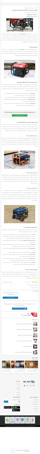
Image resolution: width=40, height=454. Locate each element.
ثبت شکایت (36, 410)
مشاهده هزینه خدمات (35, 401)
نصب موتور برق (29, 14)
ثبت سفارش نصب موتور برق (19, 115)
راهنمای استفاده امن (35, 408)
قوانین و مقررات (18, 394)
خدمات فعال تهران (36, 399)
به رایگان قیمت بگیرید (11, 297)
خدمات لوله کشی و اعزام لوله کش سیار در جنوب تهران (24, 323)
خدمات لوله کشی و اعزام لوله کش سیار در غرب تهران (24, 340)
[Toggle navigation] (1, 1)
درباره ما (19, 386)
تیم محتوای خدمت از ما (31, 285)
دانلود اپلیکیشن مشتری (35, 404)
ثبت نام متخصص (36, 406)
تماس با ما (19, 390)
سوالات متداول (18, 392)
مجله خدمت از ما (34, 7)
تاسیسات (30, 7)
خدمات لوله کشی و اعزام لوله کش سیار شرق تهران (25, 335)
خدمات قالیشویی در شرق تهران (27, 346)
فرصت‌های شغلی (18, 388)
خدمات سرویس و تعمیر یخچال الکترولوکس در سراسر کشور (23, 352)
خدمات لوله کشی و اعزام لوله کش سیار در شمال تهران (24, 329)
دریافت (6, 401)
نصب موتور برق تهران (34, 287)
